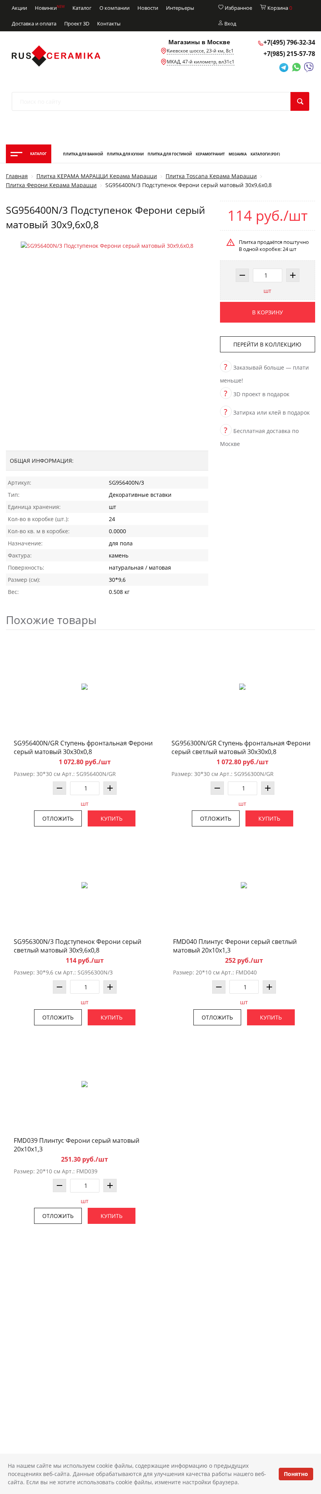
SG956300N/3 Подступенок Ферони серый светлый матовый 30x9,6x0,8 (77, 946)
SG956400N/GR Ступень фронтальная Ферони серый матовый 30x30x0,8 (83, 747)
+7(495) (289, 42)
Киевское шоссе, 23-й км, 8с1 (200, 50)
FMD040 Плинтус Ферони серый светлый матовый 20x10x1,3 (235, 946)
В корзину (267, 312)
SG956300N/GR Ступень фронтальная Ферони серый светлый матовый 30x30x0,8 (240, 747)
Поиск (299, 101)
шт (267, 290)
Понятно (296, 1474)
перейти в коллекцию (267, 344)
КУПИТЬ (112, 818)
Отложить (58, 818)
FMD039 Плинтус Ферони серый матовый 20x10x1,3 (76, 1144)
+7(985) (289, 53)
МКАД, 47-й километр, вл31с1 (200, 61)
